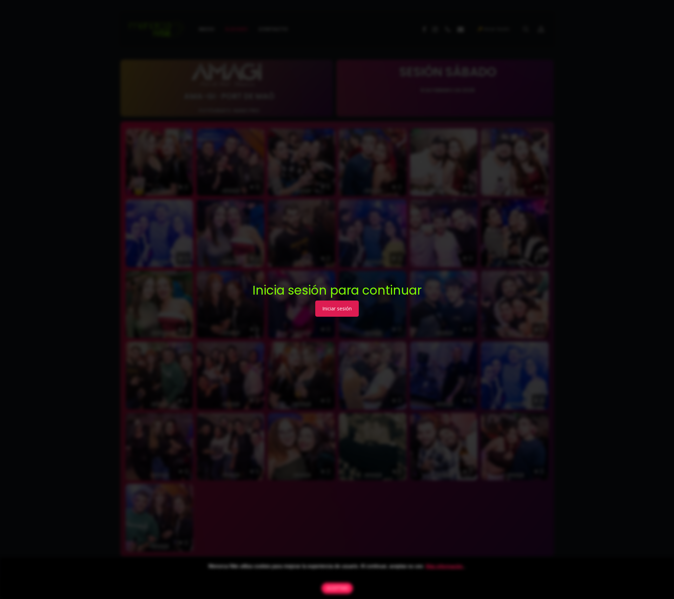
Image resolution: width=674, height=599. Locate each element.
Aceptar (337, 588)
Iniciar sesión (337, 308)
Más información (445, 566)
